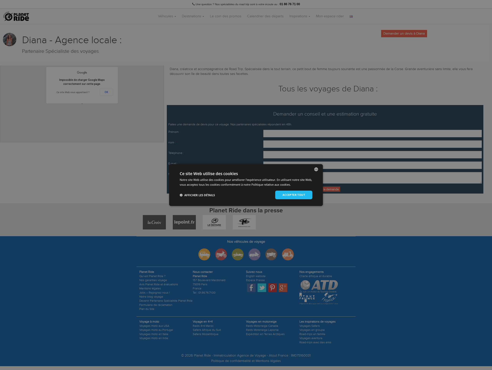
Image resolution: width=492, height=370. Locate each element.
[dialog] (246, 185)
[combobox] (316, 169)
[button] (197, 195)
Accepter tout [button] (294, 195)
